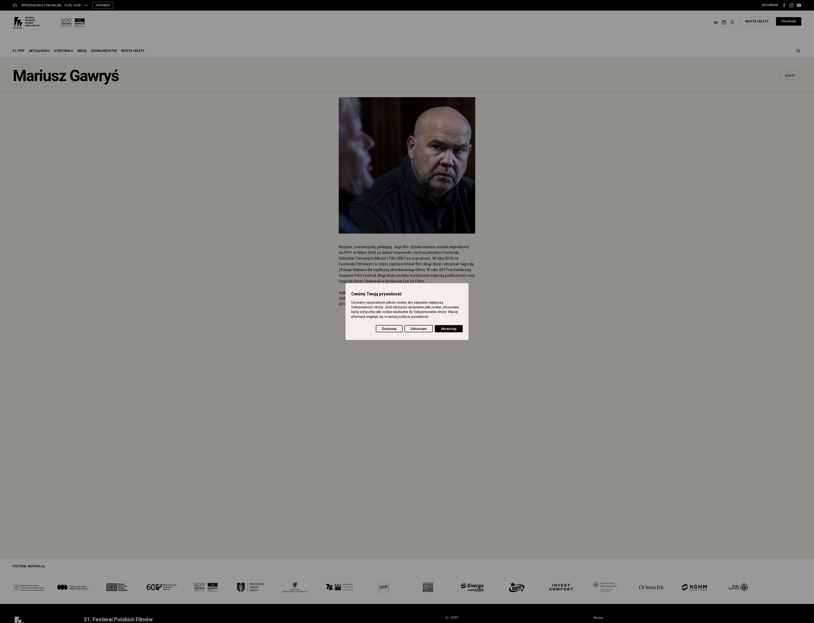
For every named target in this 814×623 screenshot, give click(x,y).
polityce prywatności (413, 316)
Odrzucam (419, 328)
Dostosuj (389, 328)
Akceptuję (449, 328)
